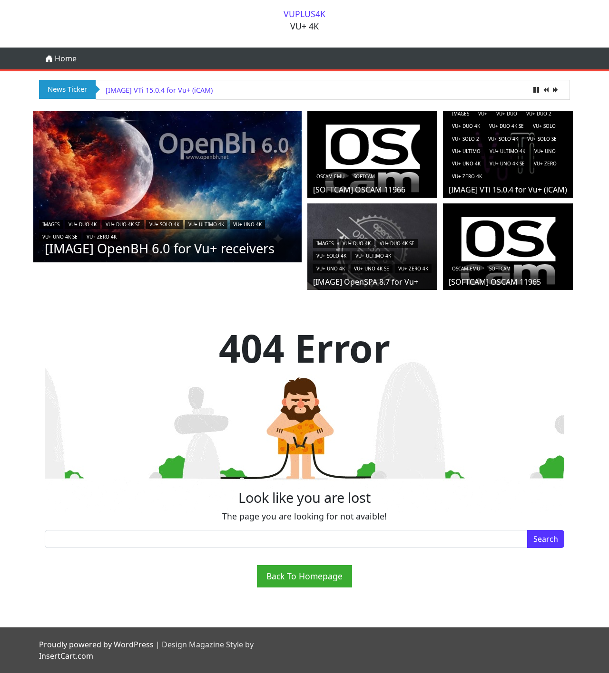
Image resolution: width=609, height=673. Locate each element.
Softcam (364, 176)
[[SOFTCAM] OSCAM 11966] (372, 157)
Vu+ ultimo (466, 151)
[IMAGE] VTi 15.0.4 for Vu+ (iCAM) (159, 90)
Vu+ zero (545, 163)
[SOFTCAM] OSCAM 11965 (495, 282)
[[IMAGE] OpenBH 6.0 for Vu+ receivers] (167, 186)
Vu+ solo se (542, 138)
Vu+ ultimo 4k (206, 224)
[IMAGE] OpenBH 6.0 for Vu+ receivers (160, 248)
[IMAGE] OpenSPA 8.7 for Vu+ (365, 282)
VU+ (482, 113)
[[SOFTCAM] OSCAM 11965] (508, 250)
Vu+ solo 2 (465, 138)
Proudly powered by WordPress (96, 644)
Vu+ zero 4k (102, 236)
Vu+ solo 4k (164, 224)
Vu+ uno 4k (247, 224)
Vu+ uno (545, 151)
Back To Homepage (304, 576)
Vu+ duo (506, 113)
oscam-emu (330, 176)
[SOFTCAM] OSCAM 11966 (359, 189)
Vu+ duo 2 (538, 113)
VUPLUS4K (304, 13)
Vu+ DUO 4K (83, 224)
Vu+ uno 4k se (60, 236)
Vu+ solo (544, 126)
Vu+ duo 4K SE (123, 224)
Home (65, 58)
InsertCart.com (66, 656)
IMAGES (50, 224)
